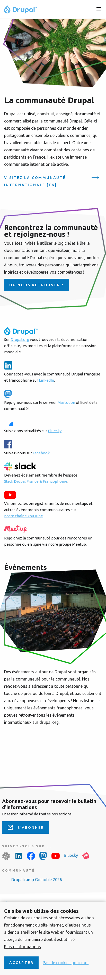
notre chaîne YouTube (23, 516)
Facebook (41, 453)
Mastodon (66, 402)
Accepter (21, 963)
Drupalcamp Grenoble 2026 (36, 879)
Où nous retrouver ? (36, 285)
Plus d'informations (22, 947)
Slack (6, 856)
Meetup (86, 856)
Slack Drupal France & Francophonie (35, 481)
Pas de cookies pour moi (66, 963)
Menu (99, 9)
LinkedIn (46, 380)
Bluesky (54, 431)
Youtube (55, 856)
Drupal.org (20, 339)
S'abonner (30, 827)
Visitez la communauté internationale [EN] (35, 181)
